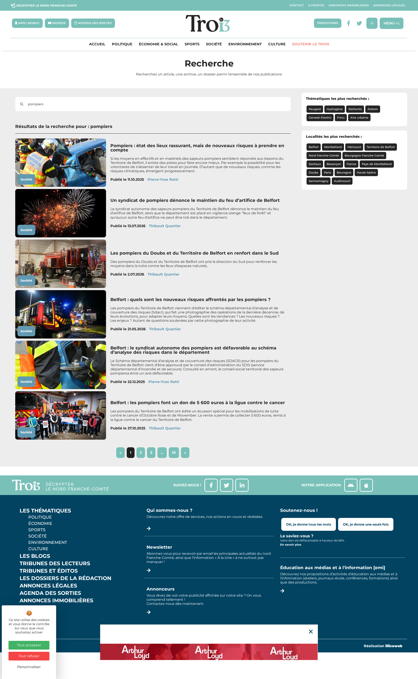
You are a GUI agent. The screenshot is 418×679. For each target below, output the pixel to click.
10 (175, 451)
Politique (122, 44)
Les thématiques (45, 510)
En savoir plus (290, 544)
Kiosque (32, 608)
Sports (192, 44)
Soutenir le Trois (310, 44)
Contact (296, 5)
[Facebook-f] (348, 23)
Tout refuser (29, 656)
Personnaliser (29, 667)
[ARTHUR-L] (209, 652)
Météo (29, 615)
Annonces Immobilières (349, 5)
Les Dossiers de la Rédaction (65, 578)
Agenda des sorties (50, 593)
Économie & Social (158, 44)
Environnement (245, 44)
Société (214, 44)
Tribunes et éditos (49, 570)
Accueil (97, 44)
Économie (40, 523)
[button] (311, 631)
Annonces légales (389, 5)
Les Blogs (35, 556)
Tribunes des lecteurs (55, 563)
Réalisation (383, 646)
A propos (316, 5)
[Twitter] (359, 23)
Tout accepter (29, 645)
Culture (277, 44)
